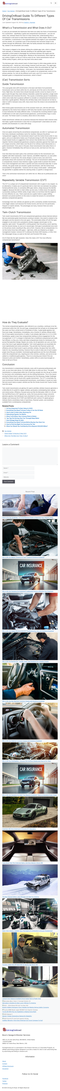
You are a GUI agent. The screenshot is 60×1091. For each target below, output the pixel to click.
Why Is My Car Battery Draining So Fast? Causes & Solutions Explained (23, 557)
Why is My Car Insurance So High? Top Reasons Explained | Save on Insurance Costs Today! (29, 795)
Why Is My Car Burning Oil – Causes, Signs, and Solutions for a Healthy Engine (25, 661)
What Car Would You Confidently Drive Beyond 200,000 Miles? (27, 426)
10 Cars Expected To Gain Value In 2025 (19, 408)
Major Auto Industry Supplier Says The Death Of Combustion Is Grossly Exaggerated (27, 931)
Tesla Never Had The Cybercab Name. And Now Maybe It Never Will (22, 863)
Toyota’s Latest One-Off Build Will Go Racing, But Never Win (20, 964)
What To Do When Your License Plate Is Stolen (21, 416)
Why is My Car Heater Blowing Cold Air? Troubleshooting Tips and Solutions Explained (28, 631)
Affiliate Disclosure (8, 1066)
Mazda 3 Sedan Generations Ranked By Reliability (17, 1016)
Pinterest (5, 1083)
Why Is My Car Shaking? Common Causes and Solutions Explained (22, 741)
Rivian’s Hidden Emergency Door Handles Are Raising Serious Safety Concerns (25, 1007)
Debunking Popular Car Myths (16, 414)
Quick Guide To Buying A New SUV (15, 433)
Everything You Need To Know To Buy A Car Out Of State (24, 410)
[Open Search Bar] (51, 3)
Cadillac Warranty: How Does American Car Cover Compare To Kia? (22, 1020)
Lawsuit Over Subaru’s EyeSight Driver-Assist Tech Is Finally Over (21, 998)
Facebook (5, 1078)
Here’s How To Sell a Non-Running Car (18, 412)
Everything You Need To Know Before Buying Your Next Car (25, 422)
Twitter (4, 1081)
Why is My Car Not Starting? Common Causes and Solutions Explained (23, 701)
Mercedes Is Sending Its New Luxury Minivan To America (19, 1003)
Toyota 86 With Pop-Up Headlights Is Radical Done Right (19, 1011)
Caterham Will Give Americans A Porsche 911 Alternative (19, 829)
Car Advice (11, 11)
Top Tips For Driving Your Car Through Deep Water (22, 418)
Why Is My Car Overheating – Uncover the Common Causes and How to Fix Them (26, 761)
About (4, 1061)
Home (4, 11)
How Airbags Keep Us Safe (15, 420)
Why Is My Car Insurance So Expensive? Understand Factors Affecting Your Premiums (27, 591)
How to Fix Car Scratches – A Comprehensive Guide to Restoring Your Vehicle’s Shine (27, 517)
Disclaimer (5, 1068)
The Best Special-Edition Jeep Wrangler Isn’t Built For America (20, 897)
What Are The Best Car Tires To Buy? (16, 436)
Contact (4, 1063)
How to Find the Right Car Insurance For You (20, 424)
